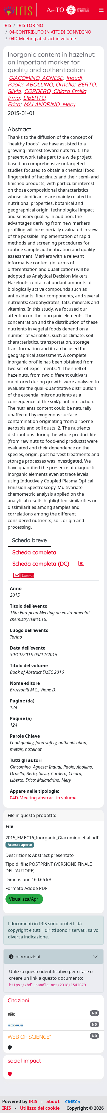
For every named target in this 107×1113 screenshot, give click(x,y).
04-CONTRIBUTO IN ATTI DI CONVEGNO (50, 32)
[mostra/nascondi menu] (101, 10)
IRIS (7, 25)
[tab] (81, 563)
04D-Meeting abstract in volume (42, 39)
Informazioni (26, 956)
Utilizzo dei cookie (40, 1108)
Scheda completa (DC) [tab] (40, 563)
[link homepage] (20, 10)
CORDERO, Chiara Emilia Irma (47, 94)
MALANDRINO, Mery (49, 104)
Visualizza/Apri (24, 899)
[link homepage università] (67, 10)
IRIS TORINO (30, 25)
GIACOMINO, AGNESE (36, 77)
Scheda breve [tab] (29, 540)
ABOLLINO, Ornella (50, 84)
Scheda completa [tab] (34, 552)
